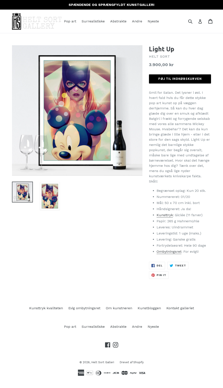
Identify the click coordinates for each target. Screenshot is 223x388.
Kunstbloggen (149, 308)
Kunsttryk (165, 215)
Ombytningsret (169, 251)
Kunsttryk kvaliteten (46, 308)
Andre (137, 21)
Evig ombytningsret (84, 308)
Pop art (70, 21)
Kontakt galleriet (180, 308)
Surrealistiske (93, 21)
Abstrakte (118, 21)
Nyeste (153, 21)
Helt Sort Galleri (102, 362)
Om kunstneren (119, 308)
